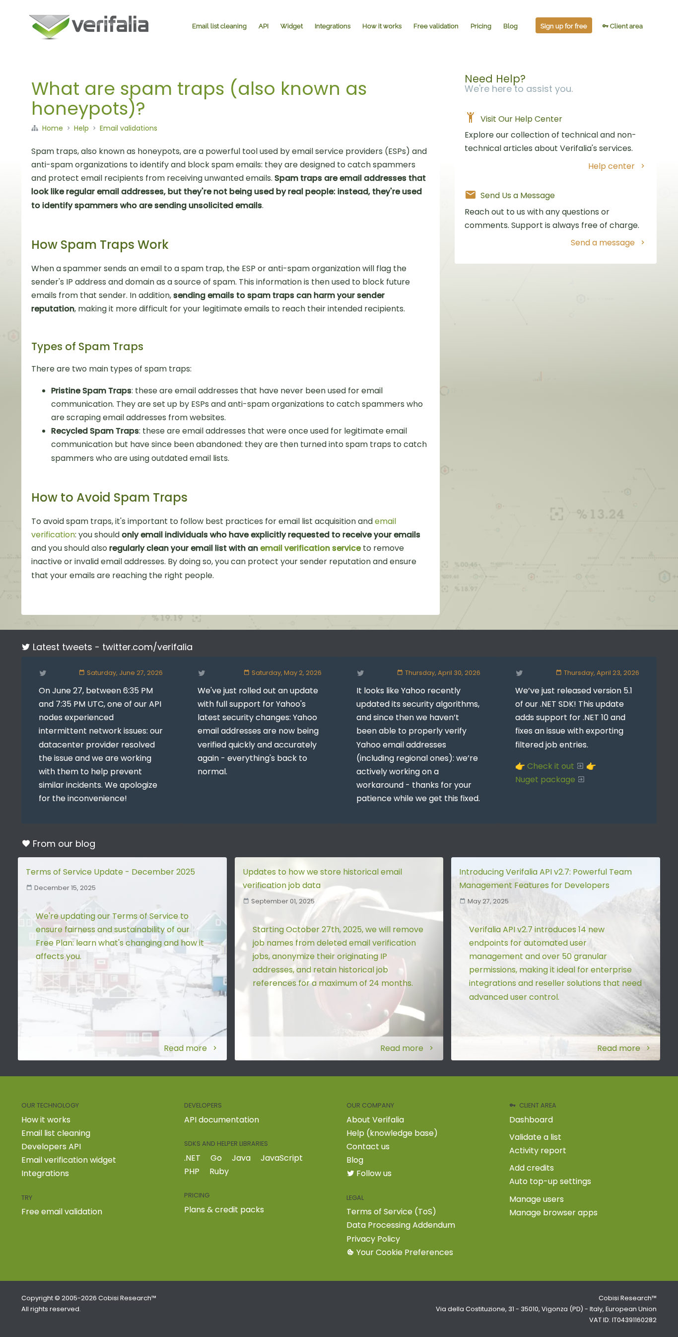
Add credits (531, 1168)
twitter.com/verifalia (147, 647)
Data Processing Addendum (400, 1225)
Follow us (373, 1173)
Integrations (332, 26)
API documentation (221, 1119)
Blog (510, 26)
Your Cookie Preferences (403, 1252)
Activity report (537, 1150)
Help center (611, 166)
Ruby (219, 1171)
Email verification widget (68, 1160)
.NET (192, 1158)
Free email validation (61, 1211)
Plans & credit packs (224, 1209)
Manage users (536, 1199)
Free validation (436, 26)
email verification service (310, 548)
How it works (382, 26)
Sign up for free (564, 26)
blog (85, 843)
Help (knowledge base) (392, 1133)
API (264, 26)
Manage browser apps (553, 1212)
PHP (192, 1171)
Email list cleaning (219, 26)
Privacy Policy (373, 1239)
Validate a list (535, 1137)
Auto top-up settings (550, 1181)
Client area (626, 26)
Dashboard (531, 1119)
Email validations (128, 128)
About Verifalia (375, 1119)
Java (241, 1158)
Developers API (51, 1146)
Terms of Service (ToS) (391, 1211)
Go (216, 1158)
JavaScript (282, 1158)
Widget (291, 26)
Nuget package (545, 779)
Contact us (368, 1146)
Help (81, 128)
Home (52, 128)
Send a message (603, 242)
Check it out (550, 766)
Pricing (481, 26)
